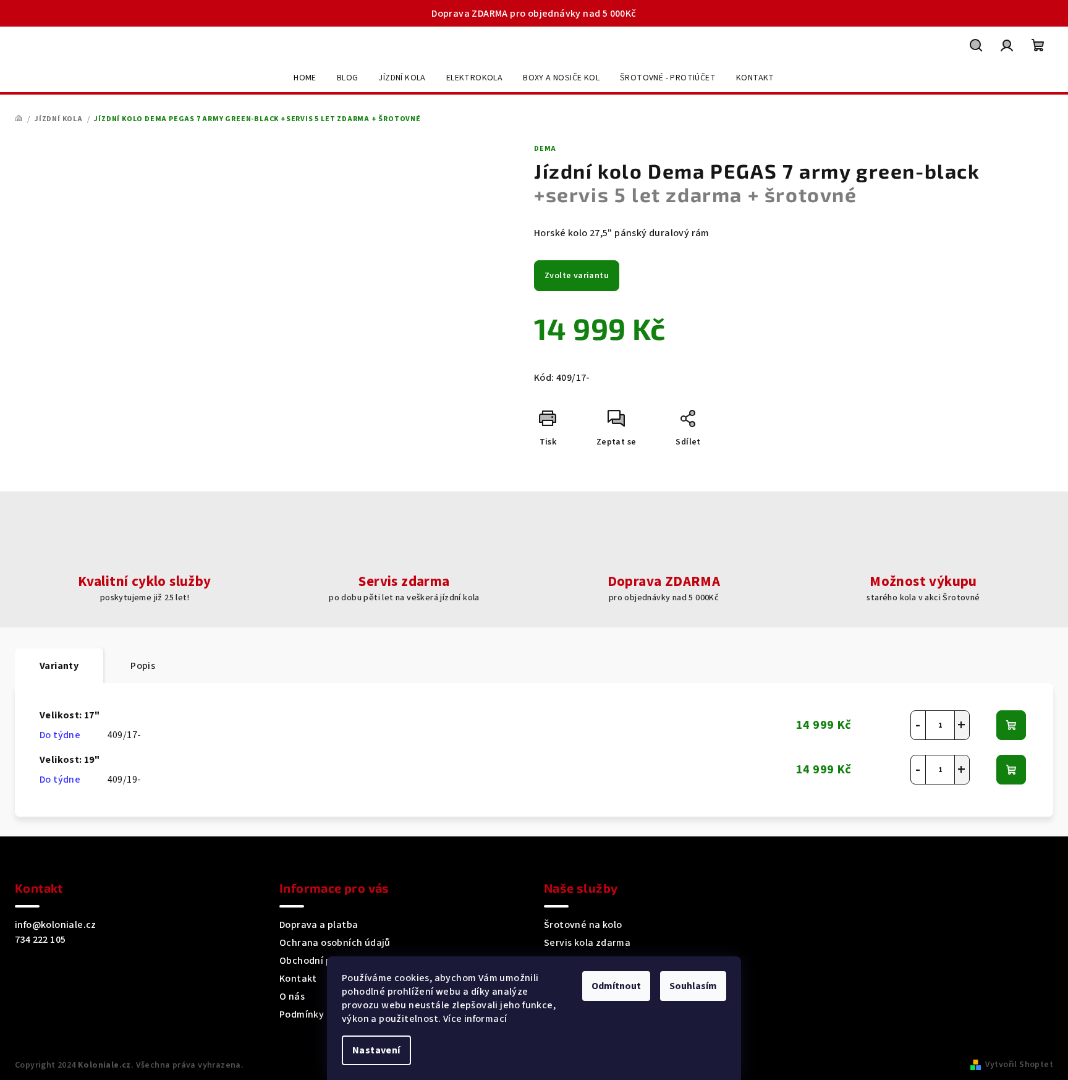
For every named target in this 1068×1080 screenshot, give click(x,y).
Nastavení (376, 1050)
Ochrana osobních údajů (335, 943)
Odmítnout (616, 986)
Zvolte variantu (577, 276)
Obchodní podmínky (324, 960)
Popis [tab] (142, 666)
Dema (545, 148)
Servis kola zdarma (587, 943)
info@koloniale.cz (55, 925)
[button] (961, 725)
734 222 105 (40, 939)
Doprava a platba (318, 925)
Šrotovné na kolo (583, 925)
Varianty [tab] (59, 666)
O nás (292, 996)
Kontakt (298, 978)
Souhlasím (693, 986)
